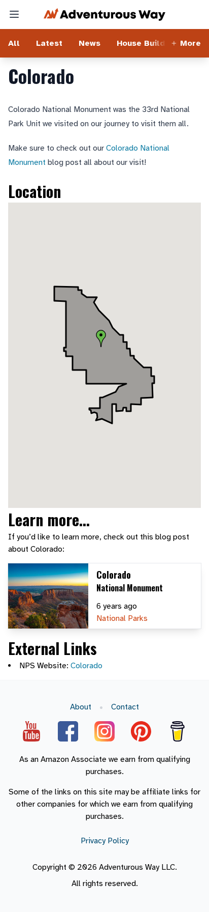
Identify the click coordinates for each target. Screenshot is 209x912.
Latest (49, 43)
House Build (141, 43)
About (80, 707)
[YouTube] (31, 731)
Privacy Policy (105, 841)
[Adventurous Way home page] (104, 14)
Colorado (86, 666)
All (14, 43)
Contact (125, 707)
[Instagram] (104, 731)
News (89, 43)
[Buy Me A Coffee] (177, 731)
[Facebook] (68, 731)
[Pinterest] (141, 731)
